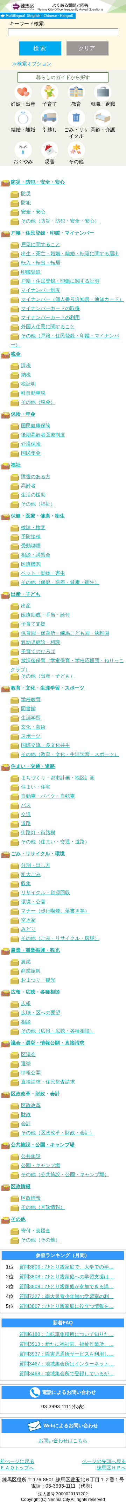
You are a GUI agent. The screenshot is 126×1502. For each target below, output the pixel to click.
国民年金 (31, 453)
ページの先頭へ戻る (104, 1461)
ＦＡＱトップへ (17, 1467)
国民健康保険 (35, 425)
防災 (26, 193)
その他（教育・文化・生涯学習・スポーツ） (70, 754)
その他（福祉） (38, 504)
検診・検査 (33, 527)
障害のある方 (35, 476)
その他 (18, 1219)
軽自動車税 (33, 393)
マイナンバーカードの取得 (50, 308)
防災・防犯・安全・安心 (38, 182)
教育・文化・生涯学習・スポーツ (47, 688)
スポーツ (31, 736)
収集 (26, 883)
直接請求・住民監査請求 (48, 1082)
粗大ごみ (31, 874)
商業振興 (31, 971)
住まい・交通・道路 (33, 766)
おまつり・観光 (38, 980)
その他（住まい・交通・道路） (55, 841)
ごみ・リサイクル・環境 (38, 853)
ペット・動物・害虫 (43, 573)
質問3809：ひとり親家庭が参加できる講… (66, 1286)
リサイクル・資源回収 (45, 892)
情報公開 (31, 1072)
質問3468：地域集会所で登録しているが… (66, 1373)
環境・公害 (33, 901)
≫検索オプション (31, 63)
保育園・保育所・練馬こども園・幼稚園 (65, 633)
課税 (26, 365)
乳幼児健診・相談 (40, 642)
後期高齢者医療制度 (43, 434)
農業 (26, 961)
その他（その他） (40, 1240)
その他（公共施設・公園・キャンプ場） (65, 1174)
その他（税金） (38, 402)
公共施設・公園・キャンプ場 (43, 1144)
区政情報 (20, 1186)
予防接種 (31, 536)
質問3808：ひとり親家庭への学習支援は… (66, 1276)
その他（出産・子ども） (48, 676)
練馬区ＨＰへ (111, 1467)
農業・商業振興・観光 (35, 950)
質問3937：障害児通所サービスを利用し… (66, 1354)
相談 (26, 1022)
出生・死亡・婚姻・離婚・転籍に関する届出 (70, 253)
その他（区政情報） (43, 1207)
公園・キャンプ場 (40, 1165)
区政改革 (31, 1105)
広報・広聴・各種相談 (35, 992)
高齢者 (28, 485)
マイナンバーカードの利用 (50, 317)
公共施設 (31, 1156)
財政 (26, 1114)
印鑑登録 (31, 272)
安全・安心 (33, 212)
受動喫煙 (31, 545)
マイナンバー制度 (40, 290)
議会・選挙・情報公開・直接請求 (47, 1043)
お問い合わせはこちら (63, 1440)
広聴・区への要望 (40, 1012)
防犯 (26, 202)
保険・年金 (23, 414)
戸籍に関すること (40, 244)
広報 (26, 1003)
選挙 (26, 1063)
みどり (28, 929)
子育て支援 (33, 624)
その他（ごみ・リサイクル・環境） (60, 938)
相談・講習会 (35, 555)
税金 (16, 354)
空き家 (28, 920)
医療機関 (31, 564)
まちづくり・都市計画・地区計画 (57, 777)
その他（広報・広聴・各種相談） (57, 1031)
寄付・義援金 (35, 1230)
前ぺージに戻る (17, 1461)
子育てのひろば (38, 651)
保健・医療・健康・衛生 (38, 516)
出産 (26, 605)
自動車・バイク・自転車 (48, 796)
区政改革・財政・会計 (35, 1093)
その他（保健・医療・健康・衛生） (60, 582)
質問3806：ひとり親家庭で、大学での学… (66, 1267)
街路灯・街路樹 (38, 832)
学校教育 (31, 699)
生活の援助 (33, 495)
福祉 (16, 465)
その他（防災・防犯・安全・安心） (60, 221)
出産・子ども (25, 594)
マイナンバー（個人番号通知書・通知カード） (72, 299)
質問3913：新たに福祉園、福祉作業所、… (66, 1344)
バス (26, 805)
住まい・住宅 (35, 787)
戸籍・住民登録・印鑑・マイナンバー (52, 233)
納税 (26, 374)
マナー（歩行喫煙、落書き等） (55, 911)
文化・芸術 (33, 727)
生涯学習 (31, 717)
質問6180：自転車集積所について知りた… (66, 1334)
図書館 (28, 708)
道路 (26, 823)
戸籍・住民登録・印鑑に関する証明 (60, 281)
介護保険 (31, 444)
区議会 (28, 1054)
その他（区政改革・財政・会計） (57, 1132)
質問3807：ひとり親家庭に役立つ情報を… (66, 1306)
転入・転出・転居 (40, 262)
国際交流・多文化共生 (45, 745)
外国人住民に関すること (48, 326)
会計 (26, 1123)
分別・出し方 (35, 865)
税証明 (28, 384)
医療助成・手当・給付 (45, 615)
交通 (26, 814)
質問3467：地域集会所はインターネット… (66, 1363)
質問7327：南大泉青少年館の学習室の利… (66, 1296)
